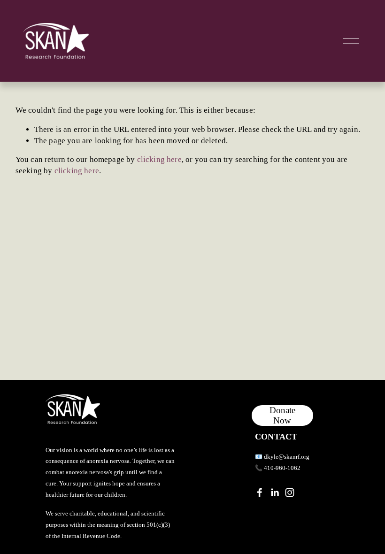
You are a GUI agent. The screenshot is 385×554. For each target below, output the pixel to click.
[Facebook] (259, 492)
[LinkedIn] (274, 492)
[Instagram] (289, 492)
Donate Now (282, 415)
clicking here (159, 159)
